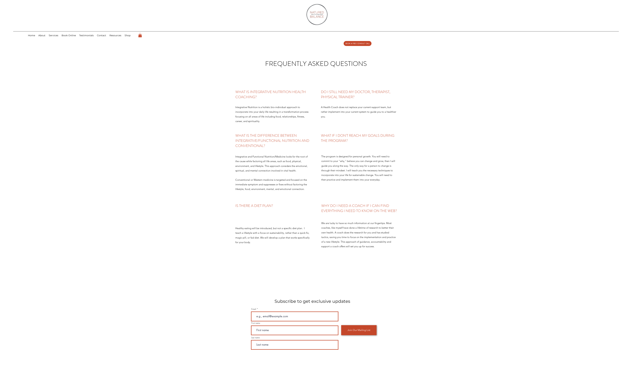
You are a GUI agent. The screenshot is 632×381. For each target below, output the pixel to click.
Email (253, 309)
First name (255, 323)
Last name (255, 338)
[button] (101, 35)
